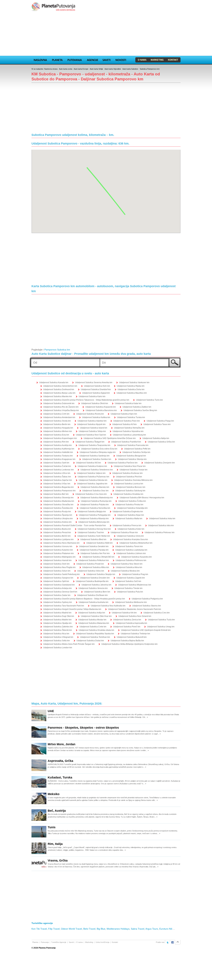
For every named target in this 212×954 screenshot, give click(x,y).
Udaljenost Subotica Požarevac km (93, 477)
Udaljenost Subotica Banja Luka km (59, 393)
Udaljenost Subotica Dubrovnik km (58, 403)
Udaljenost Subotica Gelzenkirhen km (60, 386)
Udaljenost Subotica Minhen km (57, 431)
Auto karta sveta (65, 69)
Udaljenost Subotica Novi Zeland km (134, 616)
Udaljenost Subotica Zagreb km (130, 578)
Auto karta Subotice (130, 69)
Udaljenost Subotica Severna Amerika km (93, 382)
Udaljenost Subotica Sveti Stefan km (93, 536)
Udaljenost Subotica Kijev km (124, 414)
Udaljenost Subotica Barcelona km (101, 410)
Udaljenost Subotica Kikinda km (93, 480)
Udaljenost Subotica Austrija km (57, 445)
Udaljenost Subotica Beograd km (131, 456)
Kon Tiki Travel (39, 928)
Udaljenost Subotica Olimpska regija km (98, 452)
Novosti (120, 59)
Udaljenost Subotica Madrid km (57, 613)
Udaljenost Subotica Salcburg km (130, 490)
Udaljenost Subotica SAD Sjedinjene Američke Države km (110, 438)
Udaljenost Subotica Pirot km (129, 477)
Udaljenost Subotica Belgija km (92, 511)
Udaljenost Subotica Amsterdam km (59, 417)
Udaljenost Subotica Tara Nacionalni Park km (63, 606)
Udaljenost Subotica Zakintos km (58, 626)
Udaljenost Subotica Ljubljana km (58, 539)
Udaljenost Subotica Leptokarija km (131, 550)
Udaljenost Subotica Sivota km (57, 421)
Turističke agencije (42, 923)
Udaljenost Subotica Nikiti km (99, 543)
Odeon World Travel (71, 928)
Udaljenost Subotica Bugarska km (58, 487)
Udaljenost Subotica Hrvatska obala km (96, 630)
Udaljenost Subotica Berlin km (56, 424)
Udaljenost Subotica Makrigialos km (59, 557)
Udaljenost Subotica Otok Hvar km (96, 616)
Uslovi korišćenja (102, 942)
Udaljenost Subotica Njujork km (91, 424)
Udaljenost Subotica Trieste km (128, 588)
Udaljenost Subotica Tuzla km (161, 620)
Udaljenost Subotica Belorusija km (93, 522)
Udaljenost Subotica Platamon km (58, 553)
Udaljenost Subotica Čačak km (57, 466)
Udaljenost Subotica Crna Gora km (91, 494)
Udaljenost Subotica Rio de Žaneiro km (61, 407)
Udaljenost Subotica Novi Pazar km (130, 466)
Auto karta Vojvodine (113, 69)
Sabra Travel (137, 928)
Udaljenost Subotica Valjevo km (91, 473)
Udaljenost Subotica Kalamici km (58, 550)
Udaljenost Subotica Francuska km (132, 445)
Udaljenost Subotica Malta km (128, 518)
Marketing (157, 60)
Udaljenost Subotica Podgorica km (147, 599)
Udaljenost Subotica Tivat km (91, 532)
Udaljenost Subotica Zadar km (56, 595)
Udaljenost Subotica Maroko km (57, 396)
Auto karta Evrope (81, 69)
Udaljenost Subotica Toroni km (129, 546)
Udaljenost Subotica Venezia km (93, 588)
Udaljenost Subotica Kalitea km (96, 417)
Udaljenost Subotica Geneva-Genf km (60, 592)
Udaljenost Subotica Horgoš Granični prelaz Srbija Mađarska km (72, 609)
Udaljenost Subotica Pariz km (126, 421)
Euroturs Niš (165, 928)
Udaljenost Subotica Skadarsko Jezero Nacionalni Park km (134, 609)
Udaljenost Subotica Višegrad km (58, 637)
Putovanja (74, 59)
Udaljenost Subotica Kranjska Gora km (130, 539)
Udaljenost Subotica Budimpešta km (92, 581)
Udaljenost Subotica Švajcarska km (94, 445)
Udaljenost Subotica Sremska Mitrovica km (133, 480)
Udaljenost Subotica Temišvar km (95, 637)
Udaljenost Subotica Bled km (93, 539)
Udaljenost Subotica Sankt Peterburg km (61, 574)
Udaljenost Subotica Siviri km (56, 564)
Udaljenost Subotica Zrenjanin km (159, 463)
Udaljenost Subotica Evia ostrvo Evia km (99, 449)
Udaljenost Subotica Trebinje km (135, 633)
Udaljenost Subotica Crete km (93, 626)
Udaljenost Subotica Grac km (95, 490)
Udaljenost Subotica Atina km (129, 567)
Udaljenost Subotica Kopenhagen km (60, 438)
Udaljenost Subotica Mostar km (92, 620)
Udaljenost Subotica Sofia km (56, 640)
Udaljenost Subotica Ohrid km (94, 403)
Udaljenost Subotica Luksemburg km (129, 435)
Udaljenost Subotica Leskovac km (58, 470)
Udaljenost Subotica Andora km (57, 522)
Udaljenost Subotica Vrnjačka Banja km (61, 410)
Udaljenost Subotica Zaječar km (57, 480)
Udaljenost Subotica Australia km (93, 602)
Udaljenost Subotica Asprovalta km (131, 623)
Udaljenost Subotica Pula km (130, 592)
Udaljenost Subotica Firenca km (127, 525)
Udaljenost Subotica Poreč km (126, 626)
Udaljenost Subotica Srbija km (92, 431)
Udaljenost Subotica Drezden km (95, 578)
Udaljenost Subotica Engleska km (128, 511)
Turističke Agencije (58, 942)
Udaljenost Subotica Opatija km (57, 623)
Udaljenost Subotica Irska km (162, 518)
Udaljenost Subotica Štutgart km (90, 442)
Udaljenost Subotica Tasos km (157, 424)
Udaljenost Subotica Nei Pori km (95, 553)
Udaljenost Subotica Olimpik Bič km (98, 557)
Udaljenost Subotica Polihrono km (131, 560)
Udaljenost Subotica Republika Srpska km (95, 633)
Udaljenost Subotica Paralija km (94, 550)
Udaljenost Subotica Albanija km (94, 518)
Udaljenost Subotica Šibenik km (57, 630)
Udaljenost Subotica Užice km (56, 473)
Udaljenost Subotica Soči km (128, 581)
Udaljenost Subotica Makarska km (93, 623)
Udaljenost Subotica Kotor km (131, 529)
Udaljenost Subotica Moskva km (125, 571)
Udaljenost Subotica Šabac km (57, 477)
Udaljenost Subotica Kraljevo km (92, 466)
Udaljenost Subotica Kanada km (53, 382)
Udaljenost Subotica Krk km (124, 613)
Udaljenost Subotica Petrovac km (159, 532)
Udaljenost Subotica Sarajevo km (58, 578)
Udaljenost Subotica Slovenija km (58, 497)
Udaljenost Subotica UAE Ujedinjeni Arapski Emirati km (146, 630)
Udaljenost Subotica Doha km (131, 389)
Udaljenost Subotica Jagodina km (92, 483)
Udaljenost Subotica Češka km (132, 501)
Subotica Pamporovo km (149, 69)
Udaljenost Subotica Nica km (56, 633)
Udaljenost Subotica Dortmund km (58, 389)
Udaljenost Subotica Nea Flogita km (59, 567)
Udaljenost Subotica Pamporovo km (59, 490)
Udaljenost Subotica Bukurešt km (132, 637)
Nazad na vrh (178, 942)
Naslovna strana (50, 69)
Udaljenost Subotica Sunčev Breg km (140, 410)
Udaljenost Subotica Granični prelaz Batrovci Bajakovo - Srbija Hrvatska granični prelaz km (84, 599)
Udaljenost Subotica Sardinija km (94, 456)
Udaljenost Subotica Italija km (155, 438)
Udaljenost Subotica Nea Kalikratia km (108, 606)
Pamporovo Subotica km (57, 349)
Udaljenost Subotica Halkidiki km (58, 452)
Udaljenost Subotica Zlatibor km (137, 407)
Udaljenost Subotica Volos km (90, 571)
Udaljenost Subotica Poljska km (94, 504)
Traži (174, 362)
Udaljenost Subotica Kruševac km (127, 473)
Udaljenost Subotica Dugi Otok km (58, 616)
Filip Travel (54, 928)
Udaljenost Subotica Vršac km (56, 483)
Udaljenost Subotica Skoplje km (100, 574)
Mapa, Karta (40, 59)
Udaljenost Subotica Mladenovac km (134, 585)
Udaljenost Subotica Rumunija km (96, 501)
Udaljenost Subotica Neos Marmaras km (61, 543)
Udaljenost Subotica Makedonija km (96, 497)
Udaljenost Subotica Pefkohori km (93, 560)
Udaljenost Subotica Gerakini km (93, 546)
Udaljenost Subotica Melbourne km (131, 602)
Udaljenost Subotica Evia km (56, 435)
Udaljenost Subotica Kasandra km (136, 557)
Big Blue (101, 928)
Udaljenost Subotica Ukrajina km (58, 518)
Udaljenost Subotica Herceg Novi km (94, 529)
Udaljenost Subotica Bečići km (57, 536)
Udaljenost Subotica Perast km (57, 532)
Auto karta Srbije (96, 69)
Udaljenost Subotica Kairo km (92, 396)
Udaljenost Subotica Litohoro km (131, 553)
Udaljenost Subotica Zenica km (127, 620)
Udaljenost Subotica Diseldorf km (96, 389)
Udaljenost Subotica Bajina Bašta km (127, 640)
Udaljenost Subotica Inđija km (91, 613)
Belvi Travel (89, 928)
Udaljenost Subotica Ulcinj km (130, 536)
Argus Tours (151, 928)
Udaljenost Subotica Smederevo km (96, 470)
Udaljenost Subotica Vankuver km (134, 382)
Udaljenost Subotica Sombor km (96, 459)
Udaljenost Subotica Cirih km (56, 414)
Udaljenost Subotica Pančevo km (122, 463)
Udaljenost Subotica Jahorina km (96, 585)
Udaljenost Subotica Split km (56, 581)
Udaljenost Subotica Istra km (161, 525)
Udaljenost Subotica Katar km (128, 403)
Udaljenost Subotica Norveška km (95, 508)
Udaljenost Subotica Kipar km (130, 515)
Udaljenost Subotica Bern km (97, 592)
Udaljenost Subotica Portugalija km (94, 515)
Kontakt (173, 60)
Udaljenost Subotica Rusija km (57, 511)
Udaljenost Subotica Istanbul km (92, 421)
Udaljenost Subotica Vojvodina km (128, 431)
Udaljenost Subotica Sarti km (56, 463)
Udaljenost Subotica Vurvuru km (57, 546)
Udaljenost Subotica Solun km (56, 571)
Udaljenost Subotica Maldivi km (57, 620)
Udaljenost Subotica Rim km (56, 442)
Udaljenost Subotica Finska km (129, 504)
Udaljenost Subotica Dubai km (90, 640)
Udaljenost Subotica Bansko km (94, 487)
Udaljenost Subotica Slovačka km (58, 504)
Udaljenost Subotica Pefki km (137, 449)
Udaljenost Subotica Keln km (97, 386)
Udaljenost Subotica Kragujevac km (59, 459)
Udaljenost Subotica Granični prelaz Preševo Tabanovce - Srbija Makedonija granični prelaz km (86, 400)
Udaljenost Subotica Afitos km (95, 567)
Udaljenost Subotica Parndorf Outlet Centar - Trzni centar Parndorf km (74, 525)
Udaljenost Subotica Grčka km (161, 442)
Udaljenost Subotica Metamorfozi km (135, 543)
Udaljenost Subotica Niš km (88, 463)
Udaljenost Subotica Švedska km (58, 508)
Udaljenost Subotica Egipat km (96, 393)
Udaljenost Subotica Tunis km (149, 400)
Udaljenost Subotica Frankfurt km (126, 442)
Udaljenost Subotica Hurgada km (58, 428)
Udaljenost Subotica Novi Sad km (91, 435)
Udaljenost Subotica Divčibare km (92, 595)
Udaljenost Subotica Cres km (156, 613)
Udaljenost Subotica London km (57, 647)
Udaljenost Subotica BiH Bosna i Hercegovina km (142, 497)
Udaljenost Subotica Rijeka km (130, 386)
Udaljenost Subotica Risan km (124, 532)
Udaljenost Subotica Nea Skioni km (126, 564)
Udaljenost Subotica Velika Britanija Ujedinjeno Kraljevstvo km (129, 644)
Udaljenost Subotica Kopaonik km (100, 407)
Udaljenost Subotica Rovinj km (90, 414)
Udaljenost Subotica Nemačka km (129, 428)
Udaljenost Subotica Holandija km (132, 508)
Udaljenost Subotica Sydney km (57, 602)
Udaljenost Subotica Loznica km (128, 483)
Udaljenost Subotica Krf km (124, 424)
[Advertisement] (106, 34)
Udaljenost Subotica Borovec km (130, 487)
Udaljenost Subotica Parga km (160, 421)
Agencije (92, 59)
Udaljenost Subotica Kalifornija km (58, 449)
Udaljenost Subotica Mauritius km (132, 393)
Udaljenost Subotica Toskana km (58, 456)
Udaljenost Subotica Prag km (135, 574)
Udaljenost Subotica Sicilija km (136, 452)
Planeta (57, 59)
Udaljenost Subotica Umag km (160, 626)
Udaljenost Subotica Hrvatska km (128, 494)
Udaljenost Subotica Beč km (56, 494)
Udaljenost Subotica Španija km (57, 515)
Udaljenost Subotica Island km (93, 428)
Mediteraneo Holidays (118, 928)
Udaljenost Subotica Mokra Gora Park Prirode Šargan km (69, 644)
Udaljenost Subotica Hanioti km (57, 560)
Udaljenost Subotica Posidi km (90, 564)
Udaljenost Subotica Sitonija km (132, 459)
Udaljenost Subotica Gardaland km (59, 585)
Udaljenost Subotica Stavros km (146, 606)
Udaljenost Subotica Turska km (131, 417)
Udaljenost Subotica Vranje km (133, 470)
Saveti (106, 59)
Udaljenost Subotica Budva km (57, 529)
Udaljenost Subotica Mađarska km (58, 501)
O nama (142, 60)
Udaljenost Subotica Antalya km (57, 588)
